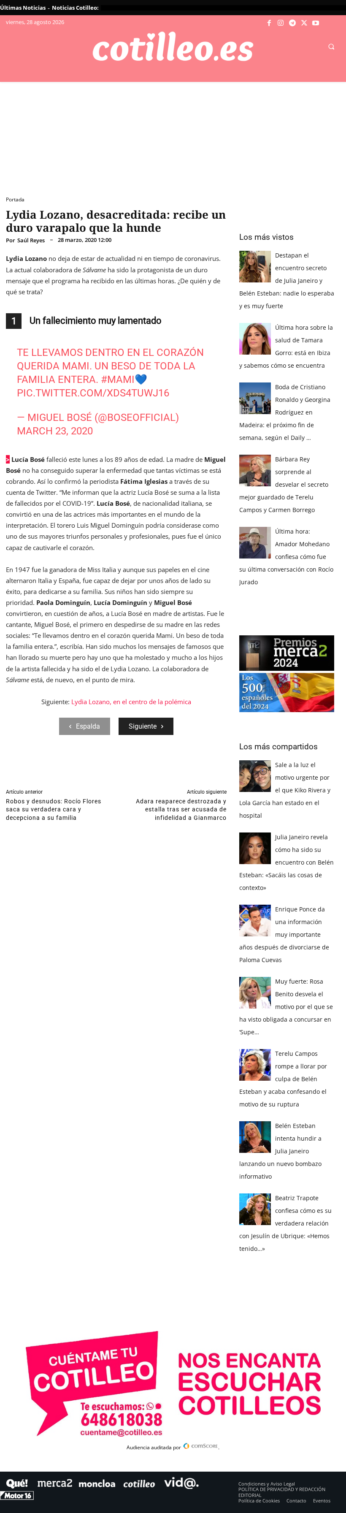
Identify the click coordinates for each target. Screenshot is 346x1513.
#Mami (118, 379)
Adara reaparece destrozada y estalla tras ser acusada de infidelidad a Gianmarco (181, 809)
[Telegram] (292, 23)
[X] (304, 23)
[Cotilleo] (172, 46)
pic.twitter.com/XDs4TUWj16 (93, 393)
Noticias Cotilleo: (75, 7)
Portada (15, 199)
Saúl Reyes (31, 240)
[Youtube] (315, 23)
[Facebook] (269, 23)
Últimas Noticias (23, 7)
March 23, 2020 (55, 431)
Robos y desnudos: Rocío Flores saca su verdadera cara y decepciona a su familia (53, 809)
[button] (331, 46)
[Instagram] (281, 23)
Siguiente (143, 726)
